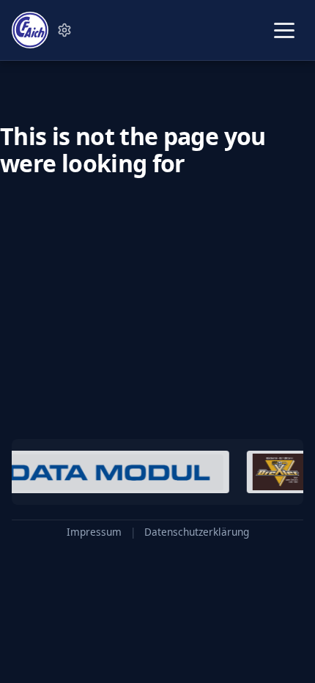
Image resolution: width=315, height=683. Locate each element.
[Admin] (64, 30)
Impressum (94, 532)
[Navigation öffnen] (284, 30)
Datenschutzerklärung (196, 532)
